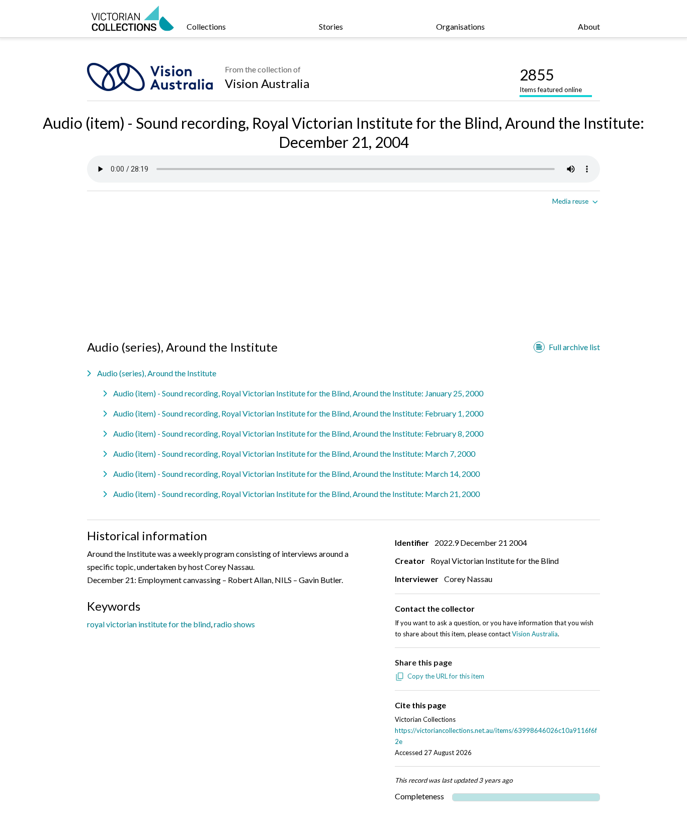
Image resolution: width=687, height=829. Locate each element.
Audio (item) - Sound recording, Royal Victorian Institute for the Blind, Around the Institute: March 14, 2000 (296, 473)
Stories (331, 26)
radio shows (234, 624)
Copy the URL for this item (445, 676)
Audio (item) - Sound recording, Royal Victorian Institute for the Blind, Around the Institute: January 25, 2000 (298, 393)
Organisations (460, 26)
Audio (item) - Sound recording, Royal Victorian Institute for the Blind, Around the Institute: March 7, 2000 (294, 453)
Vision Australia (267, 83)
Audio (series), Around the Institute (156, 373)
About (589, 26)
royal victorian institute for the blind (149, 624)
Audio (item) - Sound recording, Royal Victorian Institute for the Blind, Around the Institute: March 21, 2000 (296, 494)
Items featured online (551, 79)
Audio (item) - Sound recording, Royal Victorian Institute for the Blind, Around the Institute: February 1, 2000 (298, 413)
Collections (206, 26)
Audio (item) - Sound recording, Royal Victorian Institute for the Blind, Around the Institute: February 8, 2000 (298, 433)
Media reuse (570, 201)
